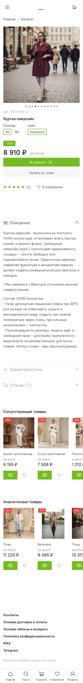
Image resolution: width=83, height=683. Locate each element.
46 (7, 132)
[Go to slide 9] (51, 106)
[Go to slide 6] (41, 106)
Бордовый (37, 132)
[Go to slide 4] (35, 106)
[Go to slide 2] (29, 106)
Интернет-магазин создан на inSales (29, 660)
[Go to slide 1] (26, 106)
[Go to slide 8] (47, 106)
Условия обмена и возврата (25, 629)
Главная (9, 19)
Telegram (10, 650)
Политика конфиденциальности (29, 636)
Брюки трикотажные (18, 454)
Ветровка (44, 544)
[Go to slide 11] (57, 106)
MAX (7, 643)
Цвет (32, 125)
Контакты (11, 615)
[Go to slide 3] (32, 106)
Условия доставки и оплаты (25, 622)
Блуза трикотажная (51, 454)
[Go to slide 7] (44, 106)
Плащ (7, 544)
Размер (9, 125)
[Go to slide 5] (38, 106)
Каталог (27, 19)
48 (16, 132)
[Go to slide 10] (54, 106)
